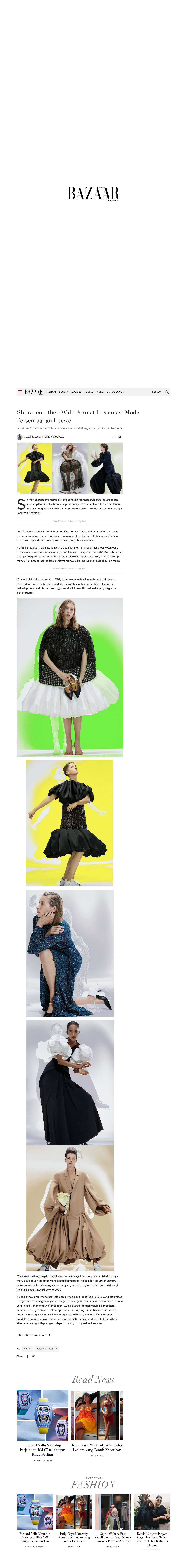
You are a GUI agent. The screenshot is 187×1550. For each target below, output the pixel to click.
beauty (63, 391)
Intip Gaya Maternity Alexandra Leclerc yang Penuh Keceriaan (97, 1448)
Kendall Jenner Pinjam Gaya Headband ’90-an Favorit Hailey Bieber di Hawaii (152, 1539)
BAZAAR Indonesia (44, 1460)
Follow (156, 391)
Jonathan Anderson (47, 1348)
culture (76, 391)
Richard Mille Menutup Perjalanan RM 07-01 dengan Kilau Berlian (42, 1450)
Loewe (27, 1348)
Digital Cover (115, 391)
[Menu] (20, 392)
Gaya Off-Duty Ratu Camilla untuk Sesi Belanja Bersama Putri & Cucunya (113, 1537)
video (99, 391)
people (89, 391)
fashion (51, 391)
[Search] (167, 392)
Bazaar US (98, 1456)
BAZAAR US (114, 1547)
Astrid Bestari (35, 437)
